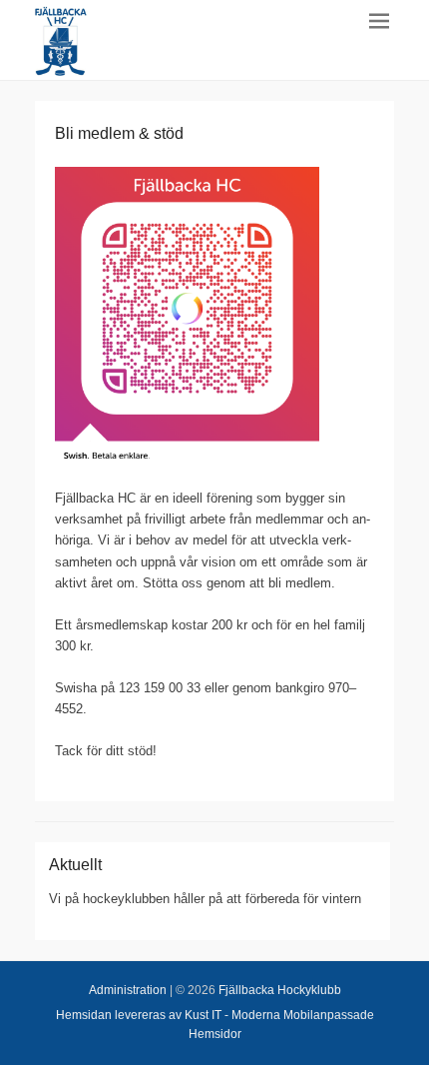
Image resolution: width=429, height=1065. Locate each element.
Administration (128, 990)
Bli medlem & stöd (119, 133)
